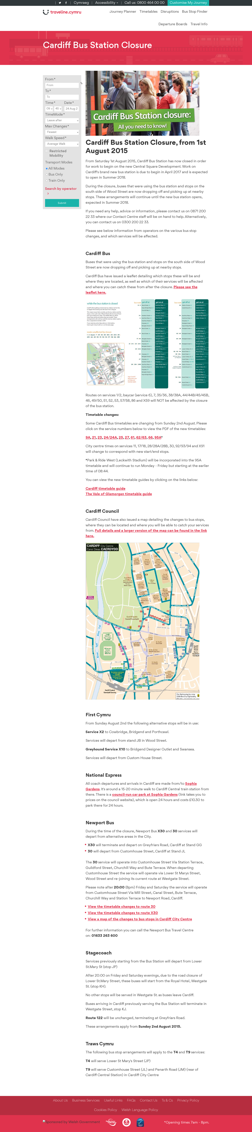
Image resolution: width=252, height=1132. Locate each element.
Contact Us (148, 1100)
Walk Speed (55, 138)
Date (69, 103)
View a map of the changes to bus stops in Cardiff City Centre (140, 919)
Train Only (56, 181)
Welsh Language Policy (139, 1110)
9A (88, 437)
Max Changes (57, 126)
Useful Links (113, 1100)
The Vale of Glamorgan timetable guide (119, 494)
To (48, 91)
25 (121, 437)
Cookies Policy (105, 1110)
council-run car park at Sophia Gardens (145, 795)
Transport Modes (58, 162)
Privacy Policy (188, 1100)
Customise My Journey (188, 3)
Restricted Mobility (57, 154)
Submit (62, 203)
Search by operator (61, 189)
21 (94, 437)
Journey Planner (123, 12)
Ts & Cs (167, 1100)
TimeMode (55, 114)
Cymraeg (81, 3)
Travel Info (199, 24)
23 (100, 437)
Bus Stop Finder (195, 12)
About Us (60, 1100)
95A (157, 437)
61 (132, 437)
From (50, 79)
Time (50, 103)
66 (150, 437)
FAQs (131, 1100)
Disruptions (170, 12)
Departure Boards (173, 24)
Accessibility (106, 3)
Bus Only (55, 174)
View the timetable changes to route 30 (121, 907)
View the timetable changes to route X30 (123, 913)
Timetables (148, 12)
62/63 (141, 437)
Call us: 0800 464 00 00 (144, 3)
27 (127, 437)
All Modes (56, 168)
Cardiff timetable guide (105, 489)
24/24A (110, 437)
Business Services (86, 1100)
